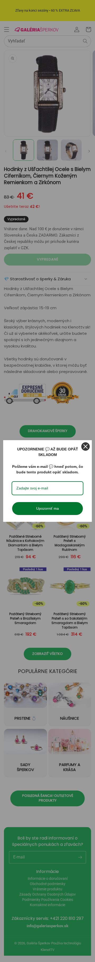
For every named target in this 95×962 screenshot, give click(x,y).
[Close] (85, 446)
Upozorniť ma (47, 508)
